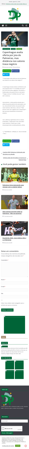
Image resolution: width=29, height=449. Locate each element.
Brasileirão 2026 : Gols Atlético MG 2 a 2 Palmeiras (14, 239)
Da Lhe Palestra (17, 67)
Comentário (4, 260)
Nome (3, 279)
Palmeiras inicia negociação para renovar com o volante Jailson (13, 186)
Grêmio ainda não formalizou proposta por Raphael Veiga (14, 159)
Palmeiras (13, 48)
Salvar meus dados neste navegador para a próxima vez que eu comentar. (12, 304)
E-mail (3, 286)
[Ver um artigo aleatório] (26, 25)
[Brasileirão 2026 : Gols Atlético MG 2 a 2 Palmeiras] (14, 222)
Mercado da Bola (6, 48)
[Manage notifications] (26, 446)
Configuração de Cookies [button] (8, 445)
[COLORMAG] (4, 346)
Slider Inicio (19, 48)
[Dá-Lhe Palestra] (3, 25)
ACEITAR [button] (17, 445)
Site (2, 293)
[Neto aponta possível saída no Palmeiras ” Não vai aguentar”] (14, 196)
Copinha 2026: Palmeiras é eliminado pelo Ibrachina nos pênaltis (14, 153)
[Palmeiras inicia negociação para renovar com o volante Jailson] (14, 168)
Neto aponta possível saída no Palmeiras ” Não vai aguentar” (12, 212)
